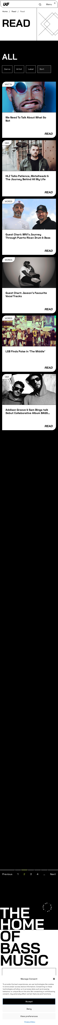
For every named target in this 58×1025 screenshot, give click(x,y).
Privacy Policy (29, 1022)
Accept (29, 1001)
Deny (29, 1009)
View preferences (29, 1016)
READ (48, 133)
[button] (54, 979)
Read (14, 11)
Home (5, 11)
